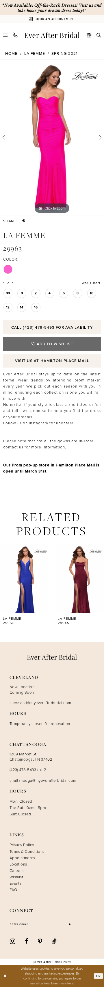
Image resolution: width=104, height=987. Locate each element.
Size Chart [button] (91, 283)
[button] (5, 35)
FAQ (13, 890)
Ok (98, 976)
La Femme (34, 53)
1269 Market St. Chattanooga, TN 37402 (31, 756)
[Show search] (98, 35)
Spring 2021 (64, 53)
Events (16, 883)
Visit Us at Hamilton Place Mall (52, 360)
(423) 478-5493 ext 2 (28, 769)
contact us (13, 447)
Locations (18, 864)
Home (11, 53)
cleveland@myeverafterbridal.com (40, 703)
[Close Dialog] (4, 976)
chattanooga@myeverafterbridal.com (43, 780)
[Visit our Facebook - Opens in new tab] (27, 940)
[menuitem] (5, 35)
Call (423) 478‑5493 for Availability (52, 327)
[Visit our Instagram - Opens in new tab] (13, 941)
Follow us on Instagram (26, 423)
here (70, 983)
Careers (17, 870)
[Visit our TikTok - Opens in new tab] (54, 940)
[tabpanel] (52, 137)
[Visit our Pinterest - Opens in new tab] (40, 940)
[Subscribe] (69, 924)
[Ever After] (51, 35)
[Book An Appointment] (89, 35)
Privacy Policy (22, 845)
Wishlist (16, 877)
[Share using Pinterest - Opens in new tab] (23, 221)
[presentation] (24, 578)
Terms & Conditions (27, 851)
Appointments (22, 858)
